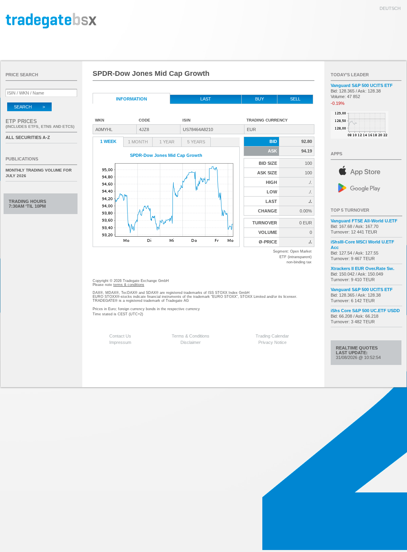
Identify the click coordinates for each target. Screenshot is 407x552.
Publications (22, 158)
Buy (259, 99)
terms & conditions (128, 285)
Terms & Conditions (190, 336)
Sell (295, 99)
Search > (29, 106)
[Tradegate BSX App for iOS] (366, 169)
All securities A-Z (28, 137)
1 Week (108, 141)
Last (205, 99)
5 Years (196, 141)
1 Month (138, 141)
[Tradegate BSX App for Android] (366, 187)
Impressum (120, 342)
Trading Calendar (272, 336)
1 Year (166, 141)
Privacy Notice (272, 342)
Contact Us (120, 336)
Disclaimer (190, 342)
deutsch (390, 8)
